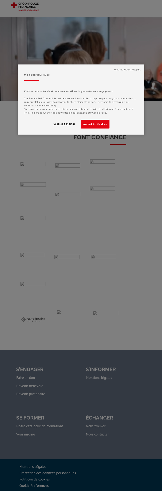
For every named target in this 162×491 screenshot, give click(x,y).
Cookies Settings (64, 124)
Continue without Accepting (127, 69)
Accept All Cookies (95, 124)
